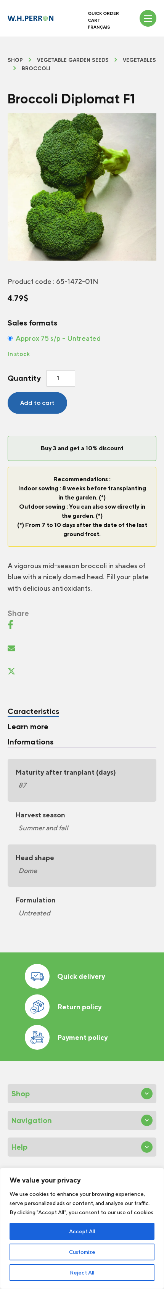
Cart (94, 20)
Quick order (103, 13)
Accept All (82, 1231)
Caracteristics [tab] (33, 711)
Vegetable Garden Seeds (73, 60)
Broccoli (36, 69)
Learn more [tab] (28, 726)
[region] (82, 1228)
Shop (15, 60)
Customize (82, 1252)
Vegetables (139, 60)
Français (99, 27)
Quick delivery (81, 976)
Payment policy (82, 1037)
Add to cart (37, 402)
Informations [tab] (30, 742)
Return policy (79, 1007)
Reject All (82, 1273)
